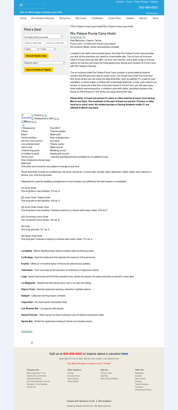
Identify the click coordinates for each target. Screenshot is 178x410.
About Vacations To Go (36, 373)
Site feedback (104, 401)
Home (23, 18)
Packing (138, 381)
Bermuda (80, 18)
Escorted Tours (74, 375)
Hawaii (129, 18)
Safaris (154, 1)
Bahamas (64, 18)
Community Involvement (36, 375)
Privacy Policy (106, 373)
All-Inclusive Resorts (42, 18)
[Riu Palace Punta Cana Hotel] (117, 26)
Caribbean (96, 18)
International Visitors (143, 389)
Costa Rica (114, 18)
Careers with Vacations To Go (81, 401)
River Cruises (141, 1)
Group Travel (140, 378)
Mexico (142, 18)
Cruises (119, 1)
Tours (129, 1)
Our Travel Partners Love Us (38, 381)
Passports (139, 387)
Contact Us (31, 387)
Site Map (104, 375)
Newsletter (139, 373)
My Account (152, 13)
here (125, 353)
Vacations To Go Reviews (37, 384)
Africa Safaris (73, 381)
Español (138, 375)
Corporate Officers (34, 378)
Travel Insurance (141, 384)
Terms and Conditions (109, 378)
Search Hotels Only (36, 56)
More (155, 18)
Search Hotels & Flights (38, 70)
